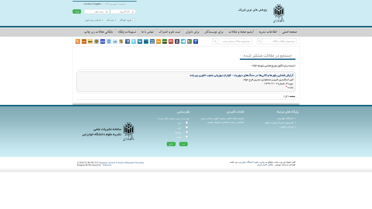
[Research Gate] (189, 41)
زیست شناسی (228, 122)
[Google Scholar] (195, 41)
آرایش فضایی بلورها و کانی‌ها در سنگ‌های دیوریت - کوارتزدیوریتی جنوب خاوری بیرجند (241, 75)
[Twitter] (133, 41)
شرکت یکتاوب (286, 126)
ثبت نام (110, 20)
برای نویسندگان (214, 32)
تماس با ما (147, 32)
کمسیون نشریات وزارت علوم (279, 122)
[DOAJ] (164, 41)
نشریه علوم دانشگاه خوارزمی (251, 162)
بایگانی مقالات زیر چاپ (98, 32)
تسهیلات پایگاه (127, 32)
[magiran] (121, 41)
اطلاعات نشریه (268, 32)
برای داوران (192, 32)
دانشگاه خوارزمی (285, 118)
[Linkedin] (140, 41)
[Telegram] (183, 41)
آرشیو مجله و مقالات (241, 32)
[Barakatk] (109, 41)
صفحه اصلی (289, 32)
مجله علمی (231, 118)
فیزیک (217, 122)
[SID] (102, 41)
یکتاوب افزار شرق (265, 164)
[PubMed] (152, 41)
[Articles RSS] (78, 41)
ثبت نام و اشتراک (169, 32)
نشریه (241, 118)
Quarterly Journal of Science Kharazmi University (121, 162)
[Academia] (177, 41)
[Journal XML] (84, 41)
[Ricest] (96, 41)
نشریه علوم (219, 118)
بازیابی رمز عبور (93, 20)
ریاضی (210, 118)
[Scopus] (146, 41)
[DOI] (158, 41)
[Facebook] (127, 41)
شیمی (210, 122)
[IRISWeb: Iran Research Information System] (115, 41)
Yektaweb (107, 165)
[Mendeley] (171, 41)
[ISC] (90, 41)
